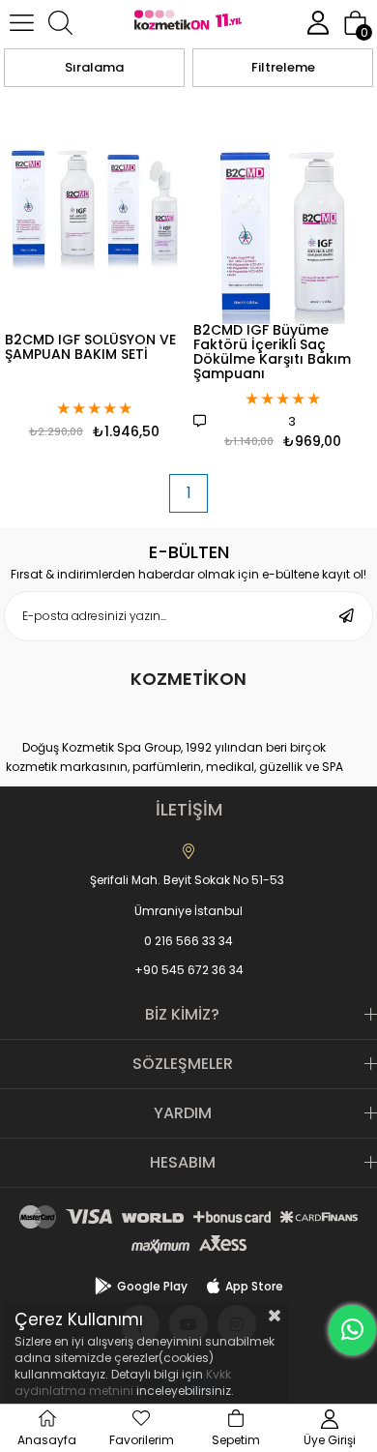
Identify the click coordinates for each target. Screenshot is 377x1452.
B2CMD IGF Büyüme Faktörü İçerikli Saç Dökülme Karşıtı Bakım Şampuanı (272, 353)
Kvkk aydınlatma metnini (122, 1382)
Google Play (152, 1286)
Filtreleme (283, 67)
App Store (254, 1286)
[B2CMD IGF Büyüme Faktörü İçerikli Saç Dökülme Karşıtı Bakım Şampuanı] (282, 210)
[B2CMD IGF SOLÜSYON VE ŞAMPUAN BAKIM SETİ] (94, 210)
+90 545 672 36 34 (189, 970)
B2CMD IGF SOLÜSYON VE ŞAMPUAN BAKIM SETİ (90, 348)
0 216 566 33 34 (188, 941)
